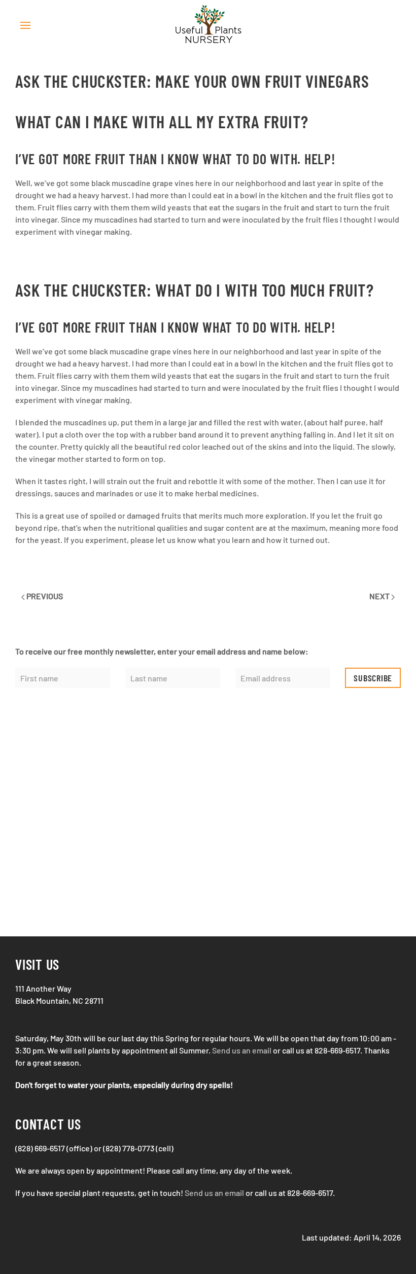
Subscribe (373, 677)
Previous (44, 596)
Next (380, 596)
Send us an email (241, 1050)
